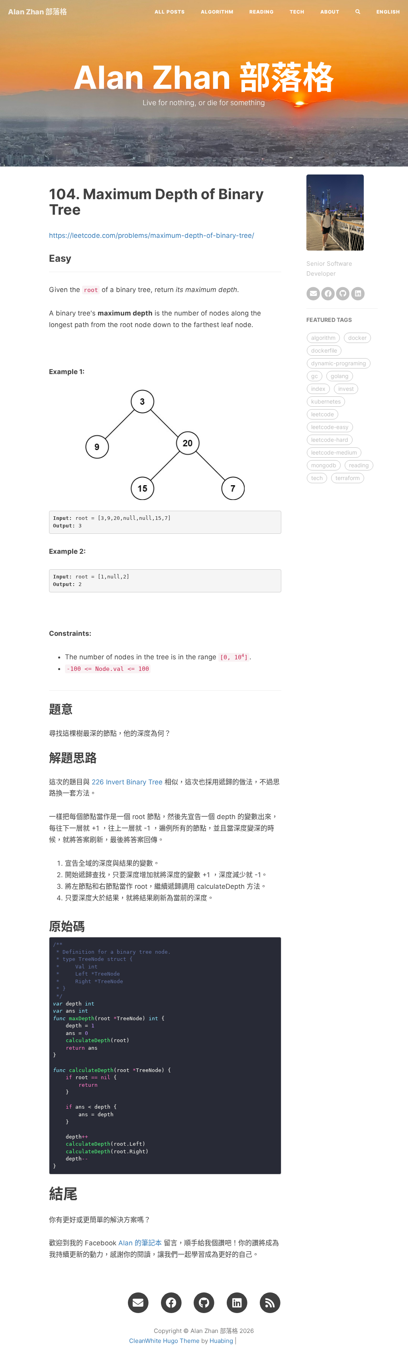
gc (314, 375)
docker (357, 337)
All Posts (170, 12)
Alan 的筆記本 (140, 1243)
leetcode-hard (329, 439)
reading (261, 12)
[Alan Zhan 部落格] (270, 1302)
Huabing (221, 1341)
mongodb (323, 465)
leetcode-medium (334, 452)
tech (297, 12)
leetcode (322, 414)
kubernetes (326, 401)
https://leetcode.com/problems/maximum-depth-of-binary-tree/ (151, 235)
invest (346, 388)
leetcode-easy (330, 426)
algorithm (217, 12)
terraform (347, 477)
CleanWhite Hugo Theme (164, 1341)
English (388, 12)
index (318, 388)
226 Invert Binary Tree (127, 782)
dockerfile (324, 350)
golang (340, 375)
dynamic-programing (338, 363)
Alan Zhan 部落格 (37, 12)
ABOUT (329, 12)
